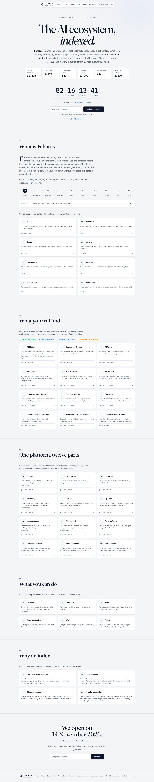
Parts (73, 4)
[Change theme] (112, 4)
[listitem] (25, 192)
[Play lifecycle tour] (131, 204)
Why (84, 4)
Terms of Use (51, 776)
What (58, 4)
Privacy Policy (62, 776)
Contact (71, 776)
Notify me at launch (93, 109)
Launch (92, 4)
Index (66, 4)
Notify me (97, 757)
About (43, 776)
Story (37, 776)
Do (79, 4)
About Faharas (77, 119)
